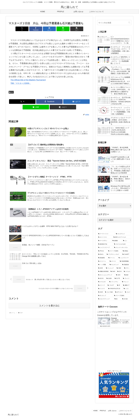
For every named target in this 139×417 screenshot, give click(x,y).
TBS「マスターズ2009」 (20, 83)
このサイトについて (125, 411)
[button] (76, 29)
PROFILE (103, 411)
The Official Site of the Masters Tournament (28, 79)
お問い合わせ (112, 411)
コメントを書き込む (49, 305)
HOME (95, 411)
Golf (12, 92)
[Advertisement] (114, 348)
